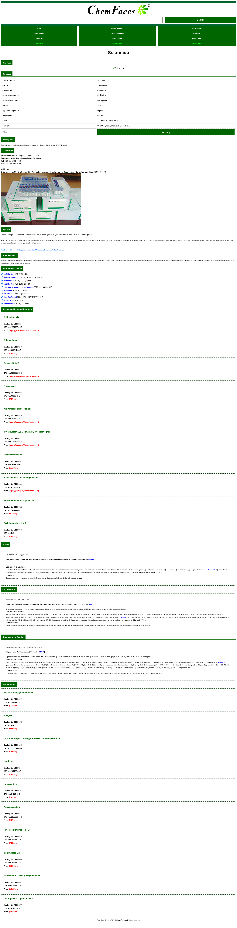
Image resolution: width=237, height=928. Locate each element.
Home (39, 28)
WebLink (91, 559)
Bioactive (196, 33)
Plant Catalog (117, 38)
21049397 (92, 604)
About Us (39, 38)
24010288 (41, 652)
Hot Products (197, 28)
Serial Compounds (117, 33)
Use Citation (196, 38)
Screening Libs (39, 33)
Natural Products (117, 28)
